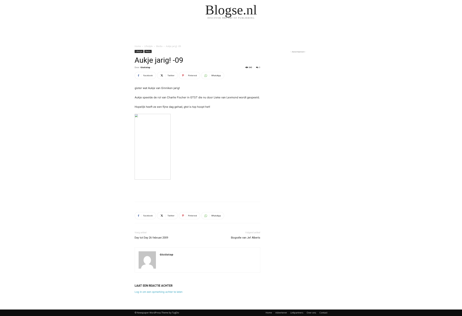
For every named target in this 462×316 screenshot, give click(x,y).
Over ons (311, 312)
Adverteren (281, 312)
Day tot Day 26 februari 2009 (151, 237)
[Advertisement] (197, 189)
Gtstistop (145, 67)
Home (138, 46)
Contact (323, 312)
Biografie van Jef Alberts (245, 237)
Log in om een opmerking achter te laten (158, 291)
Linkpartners (296, 312)
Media (159, 46)
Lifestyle (148, 46)
